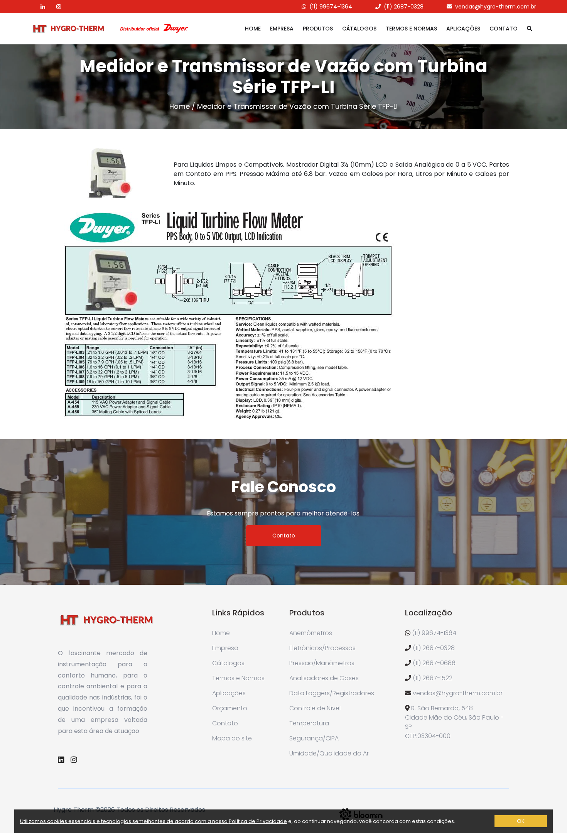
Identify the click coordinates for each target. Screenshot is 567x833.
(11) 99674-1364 (330, 6)
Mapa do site (232, 738)
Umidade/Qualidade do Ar (329, 753)
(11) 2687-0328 (404, 6)
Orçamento (229, 708)
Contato (503, 28)
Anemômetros (310, 633)
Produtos (318, 28)
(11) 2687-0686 (434, 663)
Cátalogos (359, 28)
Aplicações (463, 28)
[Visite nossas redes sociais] (38, 6)
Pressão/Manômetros (321, 663)
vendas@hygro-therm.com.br (495, 6)
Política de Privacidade (258, 821)
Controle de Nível (315, 708)
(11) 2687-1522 (432, 678)
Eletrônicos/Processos (322, 648)
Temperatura (309, 723)
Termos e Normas (411, 28)
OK (521, 821)
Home (253, 28)
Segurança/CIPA (314, 738)
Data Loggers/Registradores (331, 693)
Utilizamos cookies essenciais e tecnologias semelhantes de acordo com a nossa (124, 821)
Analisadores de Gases (324, 678)
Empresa (282, 28)
